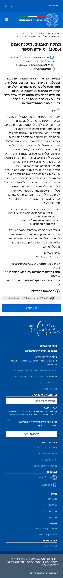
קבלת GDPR (50, 407)
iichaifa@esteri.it (48, 382)
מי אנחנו (52, 499)
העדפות (53, 573)
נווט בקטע (31, 308)
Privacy (13, 414)
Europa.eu (47, 484)
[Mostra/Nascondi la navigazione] (6, 19)
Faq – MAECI (50, 545)
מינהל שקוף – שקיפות (46, 528)
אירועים (49, 33)
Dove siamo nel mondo (45, 465)
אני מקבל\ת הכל (39, 573)
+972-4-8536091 (43, 370)
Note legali (20, 414)
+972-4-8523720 (23, 370)
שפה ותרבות (50, 511)
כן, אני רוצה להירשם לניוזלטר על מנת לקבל (38, 421)
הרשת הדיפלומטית (47, 453)
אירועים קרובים (34, 33)
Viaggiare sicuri (49, 459)
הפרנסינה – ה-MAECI (46, 447)
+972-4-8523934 (42, 376)
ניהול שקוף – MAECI (46, 534)
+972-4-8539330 (21, 376)
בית (59, 33)
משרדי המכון (50, 388)
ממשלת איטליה (52, 5)
